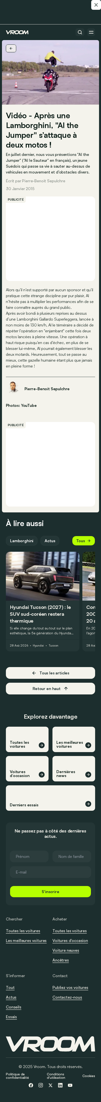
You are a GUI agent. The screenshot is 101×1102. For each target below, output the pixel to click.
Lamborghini (21, 540)
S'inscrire (50, 891)
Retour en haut (47, 688)
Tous (80, 540)
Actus (50, 540)
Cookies (88, 1076)
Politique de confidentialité (17, 1076)
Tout (10, 987)
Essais (11, 1016)
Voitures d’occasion (70, 940)
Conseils (13, 1007)
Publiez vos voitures (70, 987)
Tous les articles (54, 672)
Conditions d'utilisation (56, 1076)
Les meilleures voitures (26, 940)
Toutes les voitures (23, 930)
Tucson (53, 645)
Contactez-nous (67, 997)
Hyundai (38, 645)
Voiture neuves (65, 950)
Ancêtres (60, 960)
